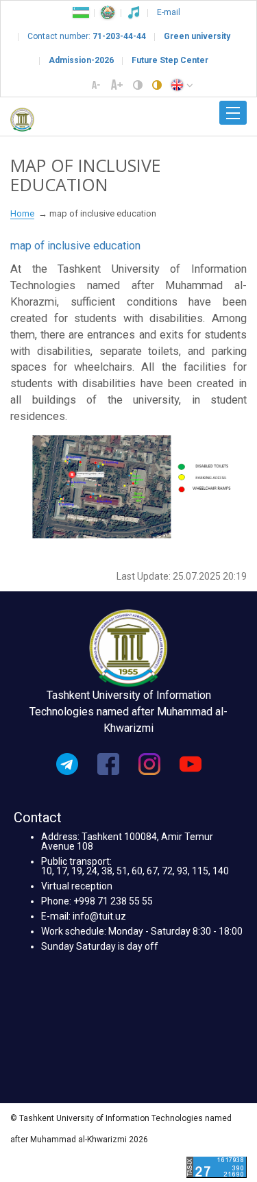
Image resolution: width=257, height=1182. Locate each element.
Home (22, 213)
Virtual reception (76, 886)
